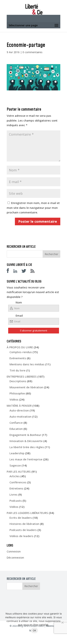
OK (34, 630)
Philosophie (17, 393)
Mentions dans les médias (26, 364)
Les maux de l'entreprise (25, 459)
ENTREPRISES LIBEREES (22, 376)
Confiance (16, 422)
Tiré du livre (17, 370)
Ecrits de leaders (20, 517)
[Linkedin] (17, 272)
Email (19, 315)
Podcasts (15, 500)
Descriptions (17, 381)
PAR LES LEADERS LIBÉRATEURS (27, 513)
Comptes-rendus (20, 352)
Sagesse (15, 465)
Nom (19, 302)
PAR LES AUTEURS (19, 471)
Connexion (14, 551)
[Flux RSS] (34, 272)
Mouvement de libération (26, 387)
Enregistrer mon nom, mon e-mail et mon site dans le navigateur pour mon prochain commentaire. (33, 207)
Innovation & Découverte (26, 441)
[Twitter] (26, 272)
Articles (14, 476)
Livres (13, 494)
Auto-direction (19, 410)
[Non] (62, 622)
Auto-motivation (20, 416)
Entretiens (16, 488)
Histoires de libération (24, 524)
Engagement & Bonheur (25, 435)
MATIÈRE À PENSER (19, 405)
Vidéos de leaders (21, 536)
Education (16, 429)
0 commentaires (32, 52)
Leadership (16, 453)
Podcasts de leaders (23, 530)
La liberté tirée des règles (26, 447)
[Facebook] (10, 272)
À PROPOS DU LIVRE (20, 347)
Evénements (17, 358)
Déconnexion (15, 557)
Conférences (17, 482)
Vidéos (13, 399)
